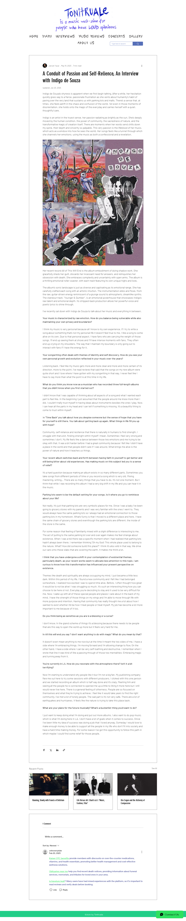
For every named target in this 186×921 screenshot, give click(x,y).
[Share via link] (64, 750)
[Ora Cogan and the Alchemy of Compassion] (137, 784)
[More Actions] (141, 852)
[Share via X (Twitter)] (50, 750)
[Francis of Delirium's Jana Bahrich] (48, 784)
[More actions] (141, 65)
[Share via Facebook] (44, 750)
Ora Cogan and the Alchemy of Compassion (133, 802)
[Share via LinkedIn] (57, 750)
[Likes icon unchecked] (51, 890)
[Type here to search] (138, 43)
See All (154, 768)
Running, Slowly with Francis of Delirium (48, 800)
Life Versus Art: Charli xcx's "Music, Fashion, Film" (91, 802)
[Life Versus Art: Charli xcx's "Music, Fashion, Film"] (93, 784)
